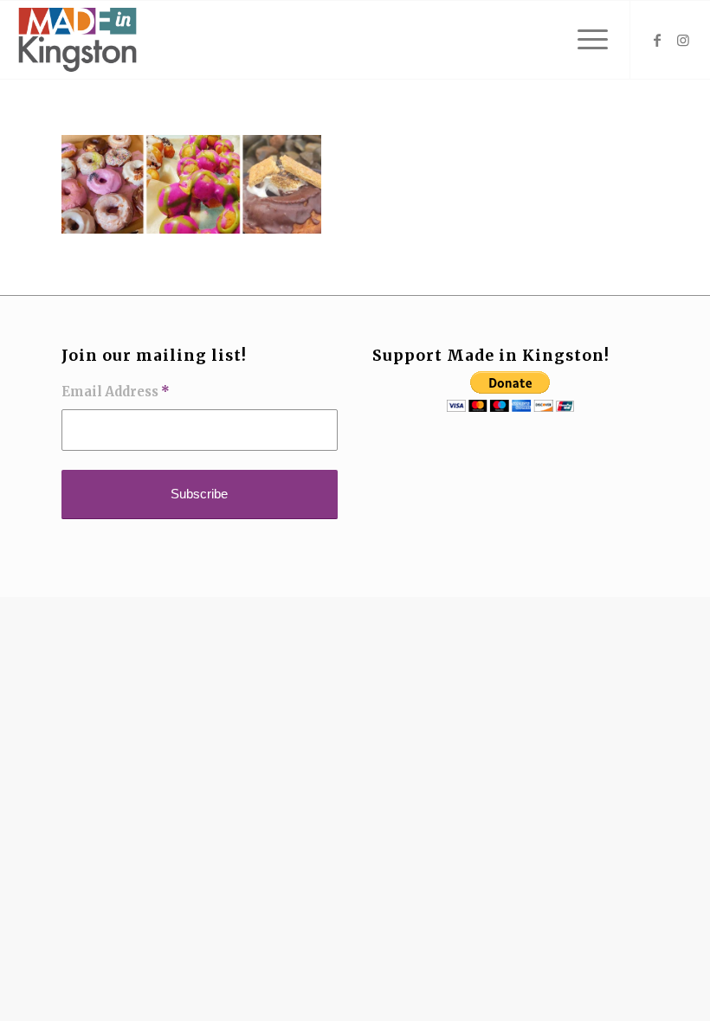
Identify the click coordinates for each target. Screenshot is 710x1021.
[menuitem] (584, 40)
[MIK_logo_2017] (77, 40)
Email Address (115, 392)
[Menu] (584, 40)
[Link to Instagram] (683, 40)
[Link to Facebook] (657, 40)
